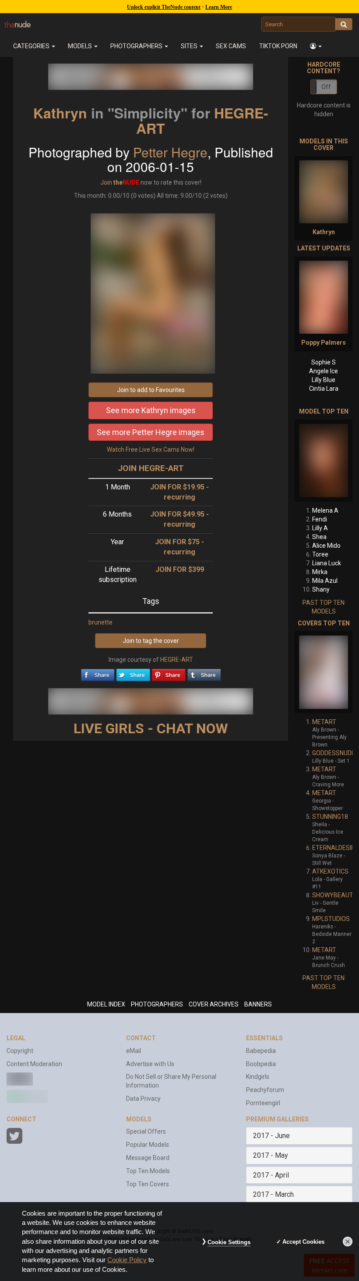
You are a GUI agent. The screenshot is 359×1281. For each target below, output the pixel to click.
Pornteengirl (263, 1102)
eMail (133, 1050)
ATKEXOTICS (330, 871)
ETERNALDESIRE (335, 847)
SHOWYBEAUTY (334, 895)
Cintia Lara (323, 388)
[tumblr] (204, 672)
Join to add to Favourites (151, 389)
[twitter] (133, 672)
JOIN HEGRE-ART (151, 468)
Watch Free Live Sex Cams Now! (150, 449)
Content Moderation (34, 1063)
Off (326, 86)
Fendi (319, 519)
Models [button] (80, 46)
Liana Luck (326, 563)
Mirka (319, 571)
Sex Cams (231, 46)
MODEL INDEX (106, 1004)
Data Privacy (143, 1098)
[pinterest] (168, 672)
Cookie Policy (127, 1259)
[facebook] (98, 672)
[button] (315, 46)
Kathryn (60, 113)
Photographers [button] (137, 46)
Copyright (20, 1050)
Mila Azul (325, 580)
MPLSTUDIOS (331, 918)
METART (324, 721)
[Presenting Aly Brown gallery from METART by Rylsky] (323, 672)
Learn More (218, 7)
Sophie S (323, 362)
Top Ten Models (148, 1170)
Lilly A (320, 528)
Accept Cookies (303, 1241)
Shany (321, 589)
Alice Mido (326, 545)
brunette (100, 622)
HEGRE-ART (176, 659)
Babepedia (261, 1050)
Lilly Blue (323, 379)
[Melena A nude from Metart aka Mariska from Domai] (323, 460)
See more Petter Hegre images (150, 432)
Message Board (147, 1157)
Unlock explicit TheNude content (164, 7)
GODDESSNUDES (335, 752)
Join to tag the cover (151, 640)
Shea (319, 536)
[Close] (347, 1241)
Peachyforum (265, 1089)
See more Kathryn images (151, 410)
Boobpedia (261, 1063)
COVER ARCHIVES (214, 1004)
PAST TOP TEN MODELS (324, 607)
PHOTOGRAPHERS (157, 1004)
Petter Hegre (170, 152)
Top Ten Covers (147, 1184)
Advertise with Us (150, 1063)
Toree (320, 554)
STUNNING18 (330, 816)
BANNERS (258, 1004)
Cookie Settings (229, 1242)
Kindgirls (257, 1076)
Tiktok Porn (278, 46)
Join (106, 182)
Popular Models (147, 1144)
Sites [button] (190, 46)
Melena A (325, 510)
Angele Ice (323, 371)
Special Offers (146, 1131)
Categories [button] (32, 46)
